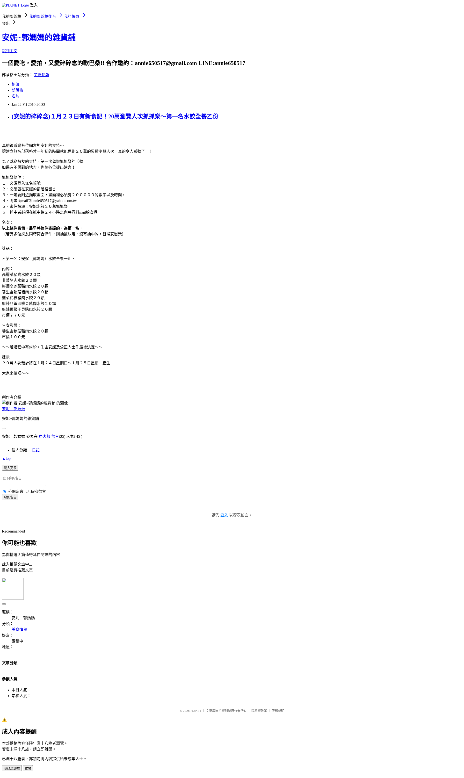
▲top (6, 458)
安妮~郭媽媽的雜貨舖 (39, 37)
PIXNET (195, 711)
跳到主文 (9, 51)
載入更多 (10, 468)
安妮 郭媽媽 (13, 409)
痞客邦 (44, 436)
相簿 (15, 84)
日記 (36, 450)
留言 (55, 436)
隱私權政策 (259, 711)
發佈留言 (10, 497)
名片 (15, 96)
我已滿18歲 (12, 768)
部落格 (17, 90)
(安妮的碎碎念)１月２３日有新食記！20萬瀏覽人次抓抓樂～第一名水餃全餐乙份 (115, 116)
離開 (28, 768)
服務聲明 (278, 711)
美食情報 (41, 75)
